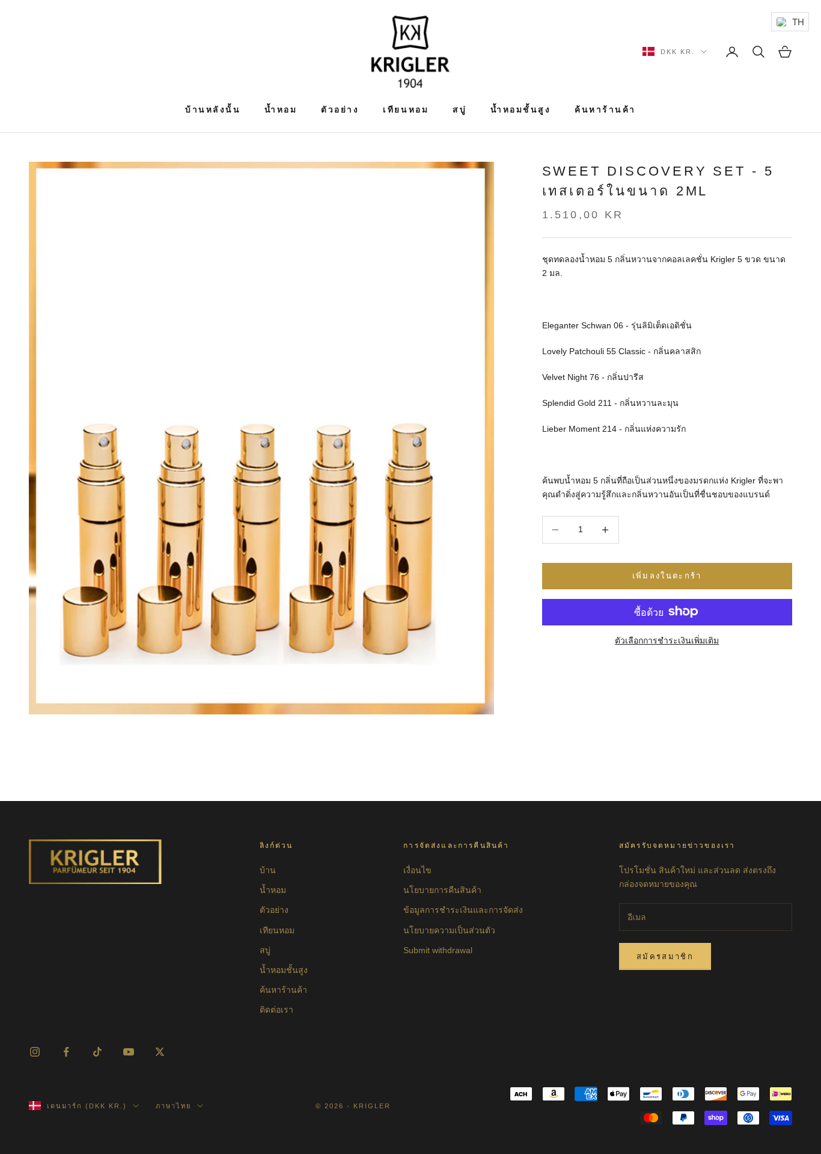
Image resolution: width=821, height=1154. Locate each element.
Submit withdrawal (437, 950)
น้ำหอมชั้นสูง (520, 109)
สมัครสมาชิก (665, 956)
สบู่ (459, 109)
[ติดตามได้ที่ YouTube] (129, 1052)
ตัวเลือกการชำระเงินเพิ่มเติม (667, 640)
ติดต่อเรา (276, 1009)
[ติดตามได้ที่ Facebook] (66, 1052)
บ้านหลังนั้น (212, 109)
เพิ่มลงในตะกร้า (667, 575)
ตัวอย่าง (340, 109)
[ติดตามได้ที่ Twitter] (160, 1052)
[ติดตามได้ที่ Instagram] (35, 1052)
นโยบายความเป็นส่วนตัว (449, 930)
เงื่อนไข (417, 870)
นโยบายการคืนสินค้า (442, 890)
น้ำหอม (280, 109)
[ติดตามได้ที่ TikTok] (97, 1052)
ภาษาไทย (173, 1105)
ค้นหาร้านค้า (605, 109)
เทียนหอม (406, 109)
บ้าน (268, 870)
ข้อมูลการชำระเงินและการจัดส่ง (463, 910)
